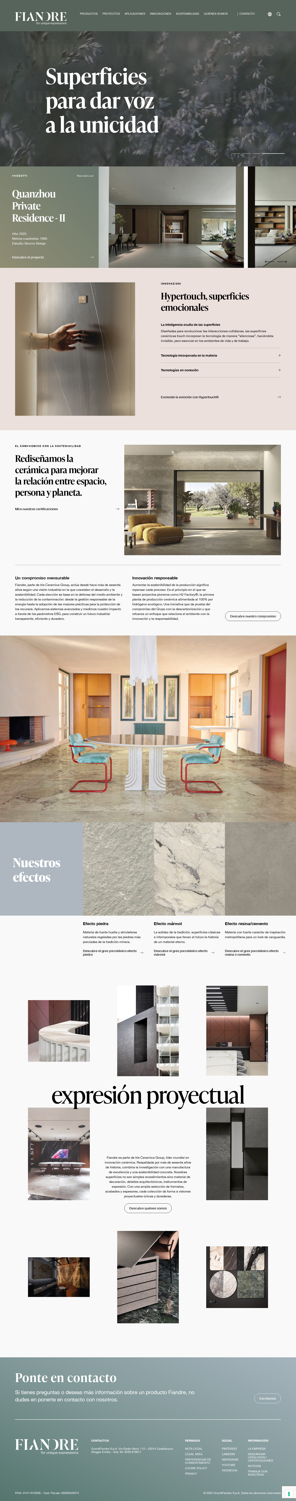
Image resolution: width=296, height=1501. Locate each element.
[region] (197, 217)
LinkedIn (228, 1454)
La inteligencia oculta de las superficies (190, 324)
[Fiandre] (41, 18)
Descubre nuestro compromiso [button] (253, 616)
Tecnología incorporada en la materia (189, 355)
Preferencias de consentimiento (198, 1461)
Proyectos (111, 13)
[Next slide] (282, 261)
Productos (89, 13)
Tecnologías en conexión (179, 370)
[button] (53, 257)
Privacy (191, 1473)
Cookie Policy (196, 1468)
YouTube (228, 1465)
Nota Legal (193, 1448)
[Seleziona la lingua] (270, 14)
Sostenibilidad (187, 13)
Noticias (254, 1466)
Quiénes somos (216, 13)
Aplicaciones (135, 13)
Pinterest (229, 1448)
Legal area (193, 1454)
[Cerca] (279, 14)
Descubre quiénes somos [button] (148, 1208)
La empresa (257, 1448)
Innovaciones (160, 13)
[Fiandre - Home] (46, 1447)
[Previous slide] (269, 261)
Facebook (229, 1470)
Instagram (230, 1459)
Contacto (247, 13)
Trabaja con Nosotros (257, 1473)
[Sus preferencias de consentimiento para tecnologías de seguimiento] (289, 1494)
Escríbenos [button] (267, 1398)
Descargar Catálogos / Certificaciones (260, 1457)
